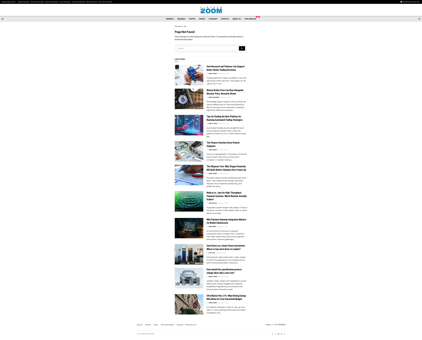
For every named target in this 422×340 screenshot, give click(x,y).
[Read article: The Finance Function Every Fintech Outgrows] (189, 151)
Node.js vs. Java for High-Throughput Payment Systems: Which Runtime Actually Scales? (227, 196)
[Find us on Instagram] (284, 334)
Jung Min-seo (212, 203)
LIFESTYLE (225, 19)
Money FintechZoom (91, 2)
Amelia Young (212, 123)
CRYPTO (192, 19)
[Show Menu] (3, 19)
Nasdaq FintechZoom (23, 2)
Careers (155, 325)
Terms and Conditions (167, 325)
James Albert (212, 73)
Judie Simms (212, 226)
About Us (139, 325)
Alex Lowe (211, 253)
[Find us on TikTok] (281, 334)
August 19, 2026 (223, 276)
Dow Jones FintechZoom (37, 2)
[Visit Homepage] (211, 10)
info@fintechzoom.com (411, 2)
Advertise (148, 325)
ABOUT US (237, 19)
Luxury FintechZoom (65, 2)
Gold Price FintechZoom (51, 2)
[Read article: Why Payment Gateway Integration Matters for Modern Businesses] (189, 228)
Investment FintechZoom (78, 2)
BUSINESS (181, 19)
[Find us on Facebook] (272, 334)
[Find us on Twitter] (275, 334)
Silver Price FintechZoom (105, 2)
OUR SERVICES (250, 18)
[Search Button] (419, 19)
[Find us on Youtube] (278, 334)
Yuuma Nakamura (213, 97)
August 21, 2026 (223, 73)
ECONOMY (213, 19)
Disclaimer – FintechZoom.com (186, 325)
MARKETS (170, 19)
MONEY (202, 19)
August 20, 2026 (223, 150)
